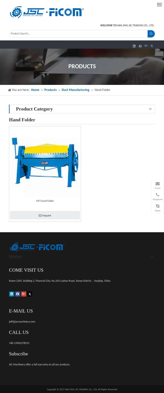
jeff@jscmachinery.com (22, 321)
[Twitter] (152, 45)
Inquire (46, 215)
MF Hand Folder (45, 201)
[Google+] (146, 45)
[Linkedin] (134, 45)
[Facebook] (140, 45)
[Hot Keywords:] (151, 33)
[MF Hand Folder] (45, 162)
